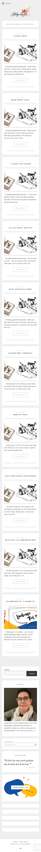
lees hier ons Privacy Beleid (20, 844)
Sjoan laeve (20, 36)
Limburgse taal (18, 401)
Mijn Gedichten (31, 401)
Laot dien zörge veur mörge (20, 476)
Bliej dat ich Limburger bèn (20, 540)
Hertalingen (29, 87)
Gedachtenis (19, 87)
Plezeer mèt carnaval (20, 353)
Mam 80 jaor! (20, 414)
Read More (20, 80)
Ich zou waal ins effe (20, 228)
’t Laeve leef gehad (20, 164)
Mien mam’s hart (20, 100)
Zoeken (7, 670)
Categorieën (8, 741)
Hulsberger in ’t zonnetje (20, 601)
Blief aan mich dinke (20, 289)
